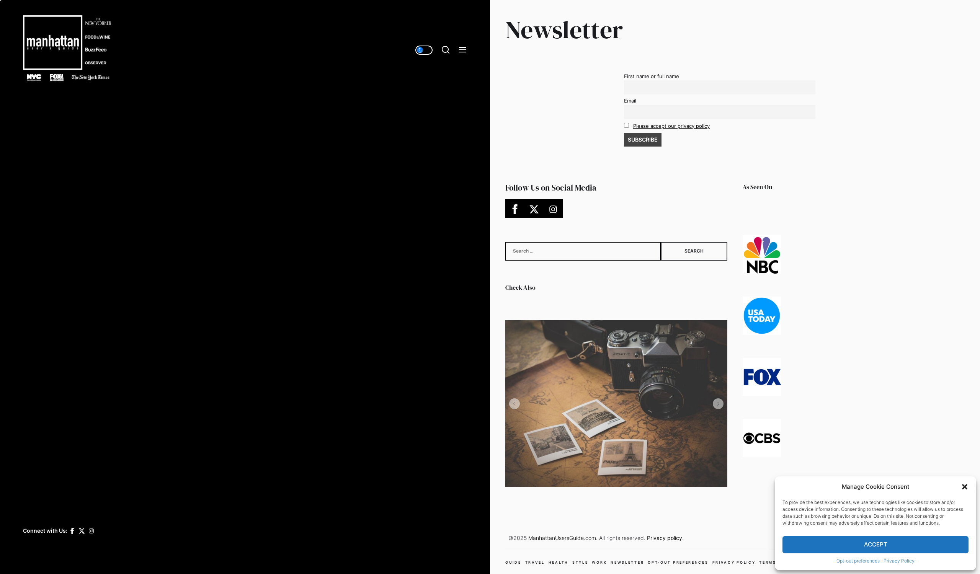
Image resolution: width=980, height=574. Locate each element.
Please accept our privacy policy (671, 126)
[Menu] (462, 50)
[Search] (445, 50)
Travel (535, 562)
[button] (965, 487)
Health (558, 562)
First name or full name (651, 76)
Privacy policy (664, 538)
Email (630, 101)
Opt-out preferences (858, 561)
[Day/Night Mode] (424, 50)
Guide (513, 562)
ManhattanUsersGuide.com (562, 538)
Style (580, 562)
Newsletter (627, 562)
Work (599, 562)
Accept (875, 544)
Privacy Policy (899, 561)
